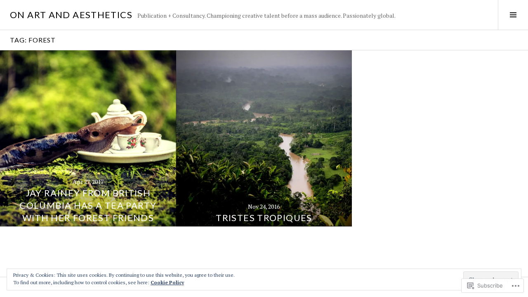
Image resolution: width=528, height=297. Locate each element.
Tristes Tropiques (264, 217)
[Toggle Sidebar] (513, 15)
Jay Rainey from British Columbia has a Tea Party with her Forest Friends (87, 205)
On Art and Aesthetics (71, 14)
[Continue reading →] (88, 138)
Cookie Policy (167, 282)
